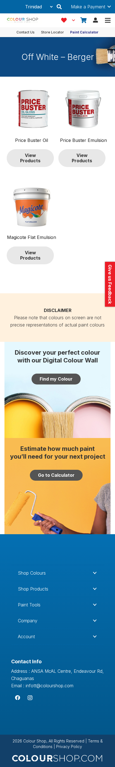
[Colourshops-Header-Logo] (23, 20)
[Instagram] (30, 697)
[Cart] (84, 20)
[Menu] (107, 20)
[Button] (96, 20)
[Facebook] (17, 697)
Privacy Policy (69, 746)
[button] (59, 6)
